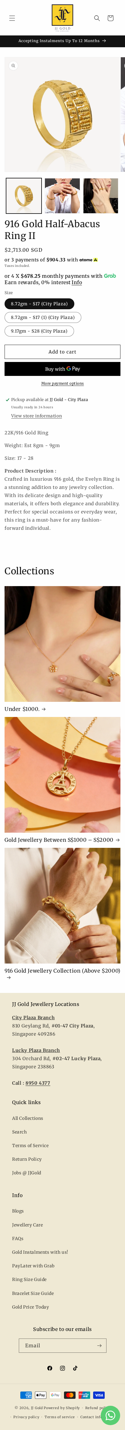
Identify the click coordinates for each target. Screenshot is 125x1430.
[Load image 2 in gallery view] (62, 196)
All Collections (27, 1118)
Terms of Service (30, 1145)
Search (19, 1132)
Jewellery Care (27, 1225)
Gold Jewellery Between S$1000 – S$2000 (59, 840)
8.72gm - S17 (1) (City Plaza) (43, 317)
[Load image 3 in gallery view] (101, 196)
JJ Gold (37, 1408)
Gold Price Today (30, 1307)
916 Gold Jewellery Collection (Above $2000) (62, 970)
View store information (36, 416)
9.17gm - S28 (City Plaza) (39, 331)
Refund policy (97, 1408)
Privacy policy (26, 1417)
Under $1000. (22, 709)
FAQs (17, 1238)
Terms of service (60, 1417)
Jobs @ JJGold (26, 1173)
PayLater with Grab (33, 1266)
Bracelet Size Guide (33, 1293)
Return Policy (27, 1159)
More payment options (62, 383)
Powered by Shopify (62, 1408)
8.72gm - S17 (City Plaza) (39, 304)
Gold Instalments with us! (40, 1252)
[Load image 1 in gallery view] (24, 196)
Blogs (18, 1211)
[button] (12, 18)
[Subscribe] (99, 1346)
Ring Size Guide (29, 1279)
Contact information (98, 1417)
